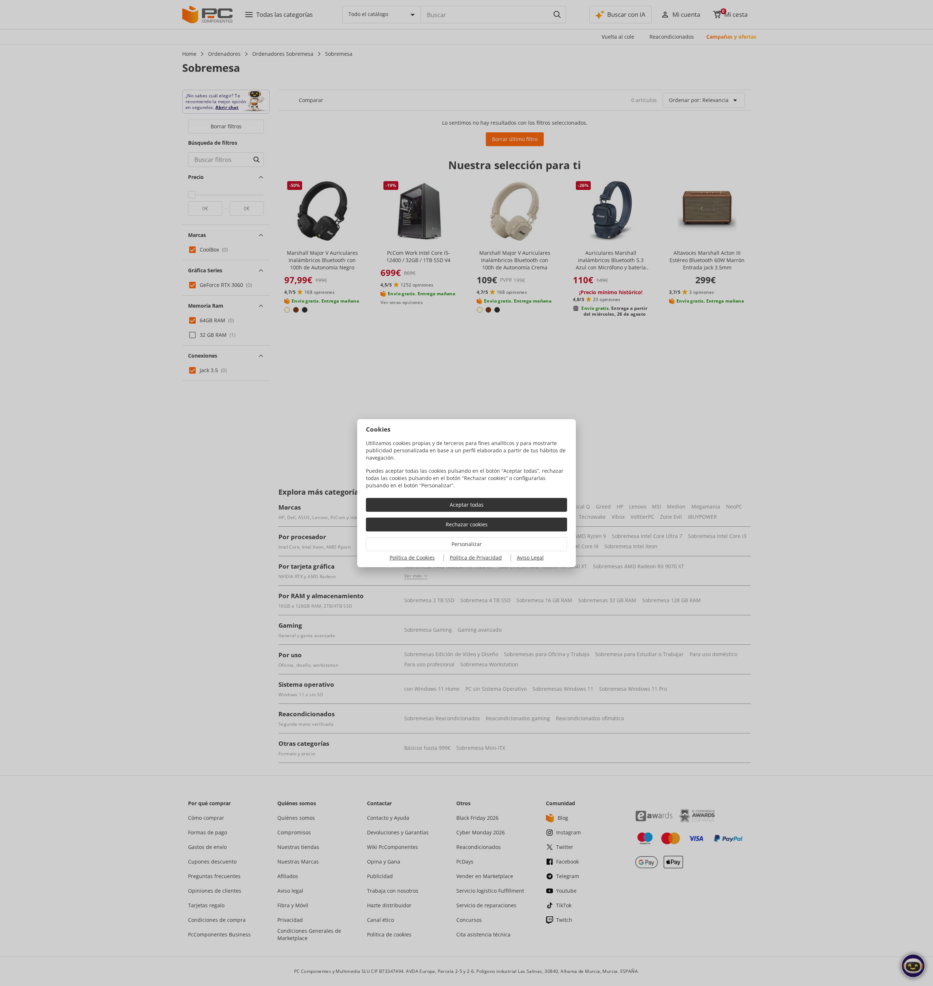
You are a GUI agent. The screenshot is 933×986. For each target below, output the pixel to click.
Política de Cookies (412, 557)
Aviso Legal (530, 557)
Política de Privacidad (476, 557)
